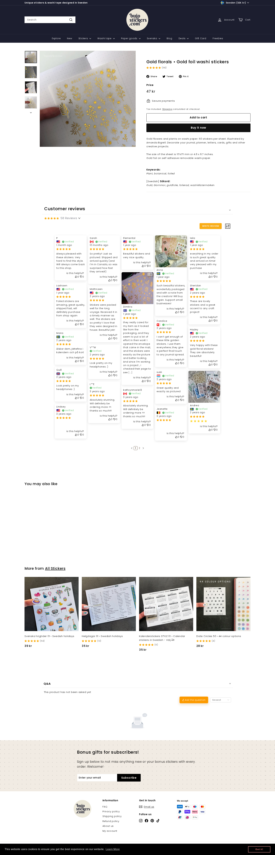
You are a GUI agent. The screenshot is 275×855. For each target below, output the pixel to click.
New (69, 38)
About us (108, 826)
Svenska (152, 38)
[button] (132, 448)
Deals (182, 38)
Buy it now (198, 128)
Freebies (218, 38)
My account (109, 831)
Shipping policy (112, 816)
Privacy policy (111, 811)
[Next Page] (143, 448)
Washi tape (104, 38)
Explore (56, 38)
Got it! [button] (259, 849)
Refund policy (110, 821)
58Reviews (68, 218)
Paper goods (129, 38)
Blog (169, 38)
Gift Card (200, 38)
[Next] (31, 111)
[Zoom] (88, 99)
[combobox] (50, 19)
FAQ (104, 806)
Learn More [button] (113, 849)
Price (150, 85)
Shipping (167, 109)
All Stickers (55, 568)
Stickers (83, 38)
